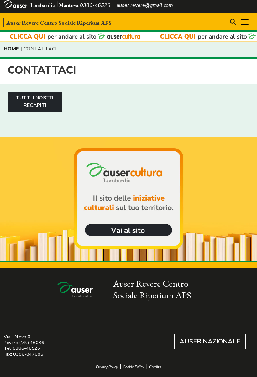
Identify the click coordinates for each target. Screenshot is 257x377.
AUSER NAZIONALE (210, 341)
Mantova (69, 5)
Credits (155, 367)
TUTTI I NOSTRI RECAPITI (35, 101)
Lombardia (42, 5)
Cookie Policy (133, 367)
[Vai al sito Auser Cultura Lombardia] (128, 37)
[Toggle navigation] (244, 22)
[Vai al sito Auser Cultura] (128, 199)
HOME (11, 48)
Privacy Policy (107, 367)
